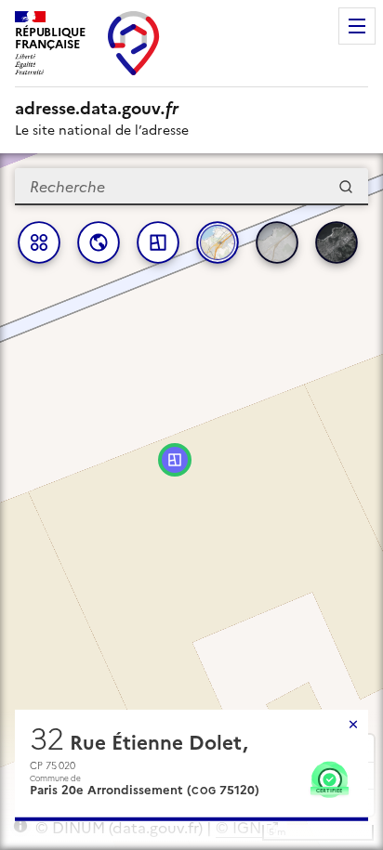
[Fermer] (353, 724)
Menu (357, 26)
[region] (191, 501)
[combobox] (191, 186)
